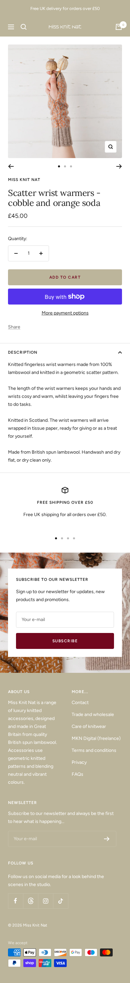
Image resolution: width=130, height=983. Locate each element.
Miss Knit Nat (24, 179)
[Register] (107, 839)
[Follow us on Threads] (30, 900)
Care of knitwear (89, 726)
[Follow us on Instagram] (45, 900)
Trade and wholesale (93, 714)
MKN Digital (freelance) (96, 738)
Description (22, 352)
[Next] (119, 166)
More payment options (65, 313)
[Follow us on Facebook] (15, 900)
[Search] (24, 27)
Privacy (79, 762)
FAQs (77, 774)
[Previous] (11, 166)
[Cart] (118, 27)
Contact (80, 702)
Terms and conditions (94, 750)
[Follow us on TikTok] (60, 900)
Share (14, 327)
